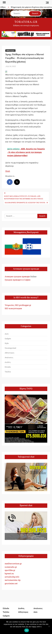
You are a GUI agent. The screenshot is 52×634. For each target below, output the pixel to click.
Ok (27, 630)
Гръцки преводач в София (17, 279)
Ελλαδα (8, 367)
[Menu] (4, 2)
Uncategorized (10, 348)
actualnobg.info (12, 576)
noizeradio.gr (11, 567)
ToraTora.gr (26, 22)
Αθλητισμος (10, 51)
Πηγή (7, 171)
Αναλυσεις (9, 357)
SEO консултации (13, 308)
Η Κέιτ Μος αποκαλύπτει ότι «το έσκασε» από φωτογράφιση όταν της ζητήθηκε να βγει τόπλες (23, 197)
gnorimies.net (11, 583)
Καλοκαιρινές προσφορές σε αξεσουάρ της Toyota (25, 202)
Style (7, 343)
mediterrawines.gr (13, 563)
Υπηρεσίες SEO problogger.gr (18, 305)
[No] (49, 626)
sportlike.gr (10, 570)
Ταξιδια (8, 371)
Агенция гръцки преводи (17, 276)
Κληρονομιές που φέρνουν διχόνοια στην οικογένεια (30, 7)
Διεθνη (8, 362)
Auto (7, 334)
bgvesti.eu (9, 573)
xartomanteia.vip (12, 580)
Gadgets (8, 338)
